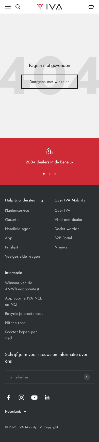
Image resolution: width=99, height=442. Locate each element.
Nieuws (61, 247)
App (8, 238)
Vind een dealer (68, 219)
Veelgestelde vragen (22, 256)
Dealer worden (67, 229)
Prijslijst (11, 247)
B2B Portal (63, 238)
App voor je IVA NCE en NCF (23, 301)
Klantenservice (17, 210)
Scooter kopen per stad (21, 335)
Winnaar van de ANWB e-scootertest (22, 286)
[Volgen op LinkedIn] (47, 397)
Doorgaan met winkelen (49, 82)
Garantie (12, 219)
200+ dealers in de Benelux (49, 162)
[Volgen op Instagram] (21, 397)
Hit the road (15, 323)
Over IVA (62, 210)
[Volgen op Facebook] (8, 397)
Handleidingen (17, 229)
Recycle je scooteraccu (24, 313)
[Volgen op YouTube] (34, 397)
